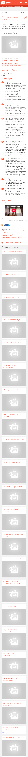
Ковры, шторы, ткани (18, 6)
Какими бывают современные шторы (13, 535)
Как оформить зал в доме (11, 738)
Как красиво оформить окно (12, 487)
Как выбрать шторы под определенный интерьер (11, 582)
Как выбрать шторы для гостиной (11, 60)
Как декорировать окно (11, 297)
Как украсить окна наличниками (9, 655)
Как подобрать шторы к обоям (13, 559)
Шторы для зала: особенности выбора (13, 391)
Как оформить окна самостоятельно (13, 237)
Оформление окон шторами (12, 251)
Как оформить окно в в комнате (10, 63)
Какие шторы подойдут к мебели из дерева (11, 630)
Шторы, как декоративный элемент (12, 415)
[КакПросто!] (6, 3)
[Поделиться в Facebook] (7, 225)
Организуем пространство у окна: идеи (12, 704)
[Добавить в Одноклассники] (2, 225)
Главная (2, 6)
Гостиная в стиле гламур (11, 320)
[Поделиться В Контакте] (5, 225)
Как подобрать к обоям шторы (13, 439)
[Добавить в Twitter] (9, 225)
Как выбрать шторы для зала (13, 274)
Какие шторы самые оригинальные (10, 366)
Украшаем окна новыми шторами (11, 729)
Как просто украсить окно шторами (12, 463)
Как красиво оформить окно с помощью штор (11, 234)
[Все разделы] (26, 2)
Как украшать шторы (10, 606)
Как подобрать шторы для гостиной (12, 65)
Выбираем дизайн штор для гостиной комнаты (13, 231)
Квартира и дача (9, 6)
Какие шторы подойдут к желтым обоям (11, 679)
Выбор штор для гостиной (12, 342)
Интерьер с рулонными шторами (11, 510)
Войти (22, 2)
